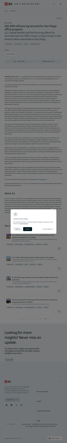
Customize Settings (48, 229)
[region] (33, 221)
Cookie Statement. (23, 223)
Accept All (27, 229)
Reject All (17, 229)
